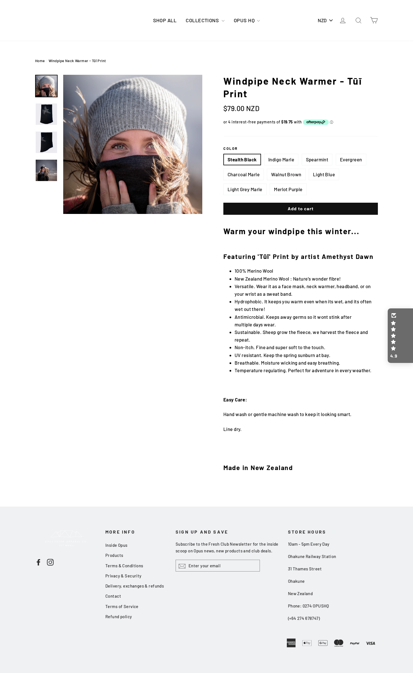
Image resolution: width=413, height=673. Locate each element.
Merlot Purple (288, 189)
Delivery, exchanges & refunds (134, 585)
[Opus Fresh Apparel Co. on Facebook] (38, 562)
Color (230, 148)
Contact (113, 596)
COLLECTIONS (203, 20)
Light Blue (324, 174)
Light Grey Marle (245, 189)
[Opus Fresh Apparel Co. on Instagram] (50, 562)
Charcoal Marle (244, 174)
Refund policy (118, 616)
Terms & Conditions (124, 565)
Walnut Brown (286, 174)
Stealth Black (242, 159)
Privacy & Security (123, 575)
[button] (400, 335)
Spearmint (317, 159)
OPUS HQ (245, 20)
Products (114, 555)
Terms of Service (122, 606)
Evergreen (351, 159)
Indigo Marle (281, 159)
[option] (132, 144)
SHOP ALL (164, 20)
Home (40, 60)
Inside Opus (116, 545)
